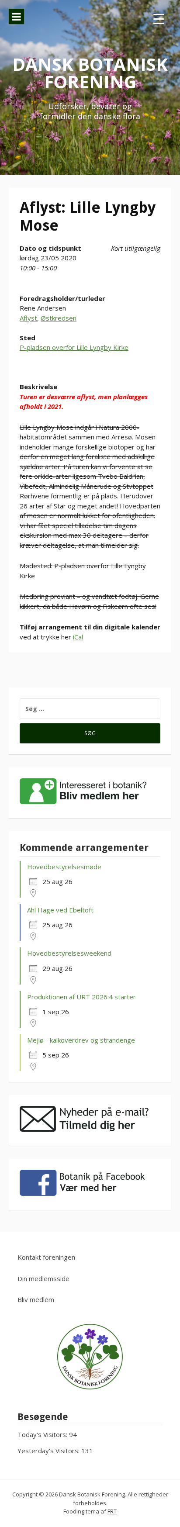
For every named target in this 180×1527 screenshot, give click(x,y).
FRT (112, 1511)
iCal (78, 636)
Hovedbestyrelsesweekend (69, 953)
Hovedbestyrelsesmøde (64, 866)
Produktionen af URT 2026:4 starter (81, 996)
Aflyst (28, 318)
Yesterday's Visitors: (49, 1450)
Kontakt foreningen (46, 1257)
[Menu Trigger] (159, 19)
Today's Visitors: (43, 1434)
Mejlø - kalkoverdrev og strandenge (81, 1040)
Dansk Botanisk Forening (90, 72)
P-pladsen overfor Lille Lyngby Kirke (74, 347)
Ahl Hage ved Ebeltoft (60, 909)
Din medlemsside (43, 1278)
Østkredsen (58, 318)
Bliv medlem (35, 1299)
